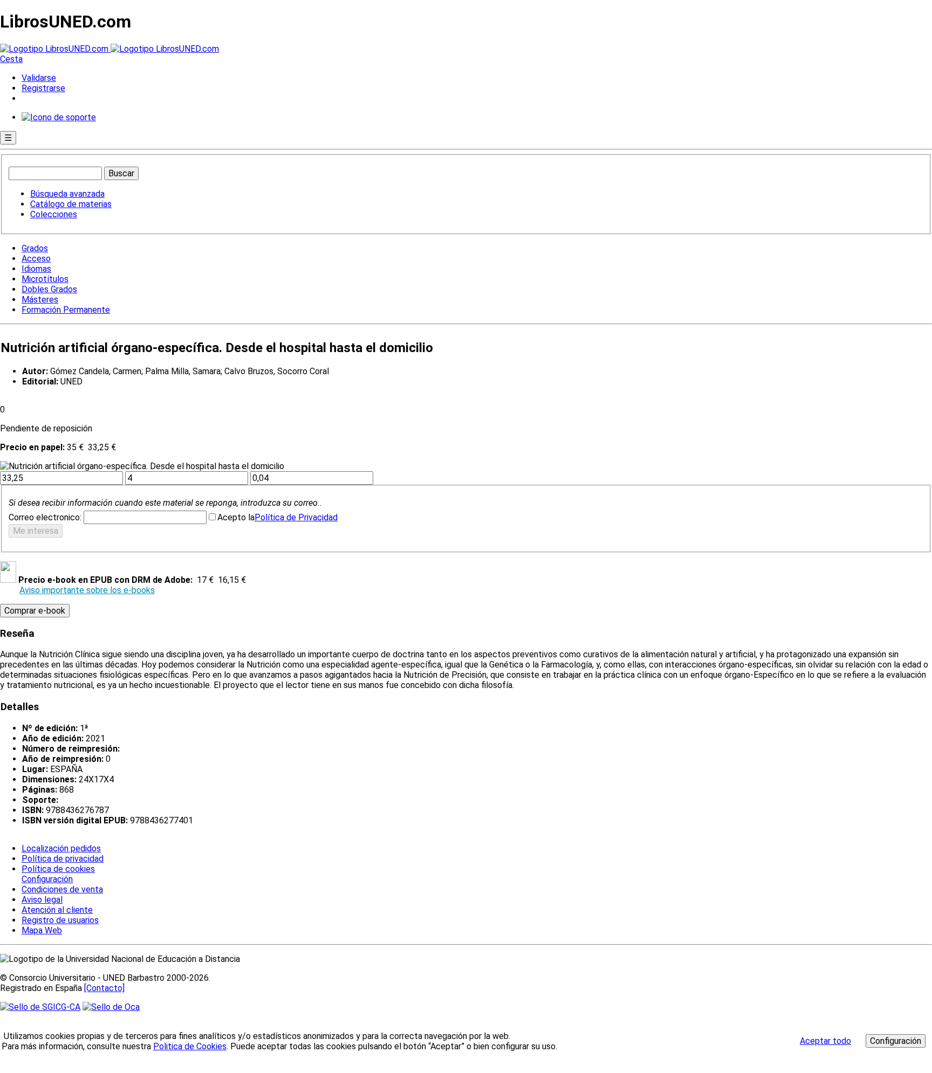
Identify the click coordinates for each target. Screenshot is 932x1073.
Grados (35, 248)
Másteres (40, 299)
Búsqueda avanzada (67, 194)
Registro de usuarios (60, 920)
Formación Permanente (66, 310)
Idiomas (36, 269)
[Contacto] (104, 988)
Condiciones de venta (62, 889)
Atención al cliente (57, 910)
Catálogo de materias (71, 204)
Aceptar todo (825, 1041)
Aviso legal (42, 900)
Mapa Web (42, 930)
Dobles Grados (49, 289)
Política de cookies (58, 869)
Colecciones (53, 214)
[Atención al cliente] (59, 117)
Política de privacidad (63, 859)
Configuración (46, 879)
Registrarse (43, 88)
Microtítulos (45, 279)
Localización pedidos (61, 848)
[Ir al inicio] (109, 49)
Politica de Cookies (190, 1046)
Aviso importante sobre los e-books (87, 590)
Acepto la (236, 517)
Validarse (39, 78)
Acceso (36, 258)
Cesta (11, 59)
